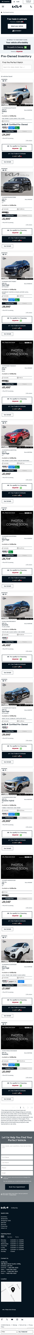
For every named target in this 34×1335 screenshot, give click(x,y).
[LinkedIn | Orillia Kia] (22, 1320)
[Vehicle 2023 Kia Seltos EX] (17, 94)
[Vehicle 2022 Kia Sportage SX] (17, 523)
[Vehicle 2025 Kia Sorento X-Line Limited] (17, 608)
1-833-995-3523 (13, 1267)
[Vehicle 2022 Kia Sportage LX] (17, 436)
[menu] (3, 6)
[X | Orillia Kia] (7, 1320)
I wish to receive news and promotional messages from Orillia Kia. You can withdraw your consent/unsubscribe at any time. (17, 1179)
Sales (2, 1237)
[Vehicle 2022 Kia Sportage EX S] (17, 951)
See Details (7, 162)
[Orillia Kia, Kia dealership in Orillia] (17, 6)
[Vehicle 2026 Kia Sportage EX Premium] (17, 268)
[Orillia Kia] (11, 1291)
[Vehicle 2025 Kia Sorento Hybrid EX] (17, 784)
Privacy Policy (12, 1194)
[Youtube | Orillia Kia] (12, 1320)
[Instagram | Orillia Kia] (17, 1320)
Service (9, 1237)
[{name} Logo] (4, 1208)
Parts (17, 1237)
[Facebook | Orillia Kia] (2, 1320)
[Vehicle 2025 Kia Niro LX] (17, 184)
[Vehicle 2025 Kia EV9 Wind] (17, 352)
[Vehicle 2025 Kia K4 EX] (17, 867)
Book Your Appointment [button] (17, 1187)
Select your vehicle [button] (17, 26)
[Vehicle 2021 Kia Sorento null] (17, 1037)
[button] (5, 1)
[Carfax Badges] (11, 127)
